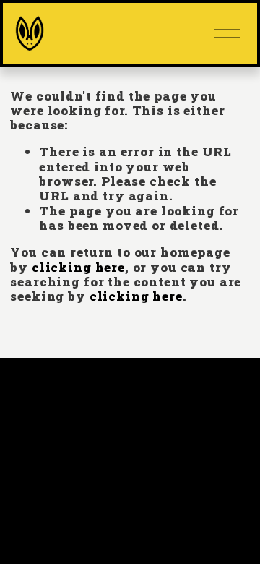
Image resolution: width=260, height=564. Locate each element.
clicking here (78, 267)
